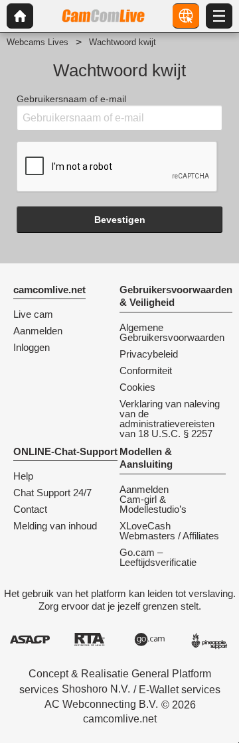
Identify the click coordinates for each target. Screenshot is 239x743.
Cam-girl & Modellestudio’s (153, 504)
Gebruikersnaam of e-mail (71, 99)
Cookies (137, 387)
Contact (30, 509)
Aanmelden (37, 330)
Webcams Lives (37, 42)
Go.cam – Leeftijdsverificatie (158, 557)
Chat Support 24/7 (52, 492)
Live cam (33, 314)
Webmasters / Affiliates (169, 535)
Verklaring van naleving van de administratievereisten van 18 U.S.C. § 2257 (170, 418)
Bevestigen (119, 219)
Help (23, 476)
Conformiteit (146, 370)
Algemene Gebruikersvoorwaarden (172, 332)
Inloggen (31, 347)
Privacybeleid (149, 354)
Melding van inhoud (55, 525)
